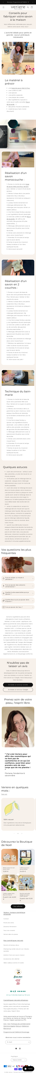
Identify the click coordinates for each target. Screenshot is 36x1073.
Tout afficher (18, 906)
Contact (6, 919)
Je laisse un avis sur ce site (18, 685)
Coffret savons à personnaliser (24, 868)
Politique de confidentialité (20, 1024)
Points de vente (8, 922)
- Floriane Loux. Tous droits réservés (22, 1072)
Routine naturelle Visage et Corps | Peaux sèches (25, 895)
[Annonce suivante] (33, 2)
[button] (3, 7)
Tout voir (4, 794)
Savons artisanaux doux (11, 945)
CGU (9, 1024)
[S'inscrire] (29, 1042)
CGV (5, 1024)
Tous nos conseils (9, 930)
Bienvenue (7, 1028)
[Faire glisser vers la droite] (22, 833)
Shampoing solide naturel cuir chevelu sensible (16, 950)
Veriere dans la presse (10, 934)
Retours (18, 1026)
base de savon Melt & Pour (21, 88)
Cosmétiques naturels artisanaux (15, 1000)
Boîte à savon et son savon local (9, 868)
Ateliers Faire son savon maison (14, 955)
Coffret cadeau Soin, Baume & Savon (9, 894)
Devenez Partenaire (9, 926)
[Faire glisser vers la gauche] (14, 833)
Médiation (25, 1026)
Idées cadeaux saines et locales (13, 963)
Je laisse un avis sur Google (18, 689)
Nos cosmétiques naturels (13, 940)
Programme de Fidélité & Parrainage (16, 1032)
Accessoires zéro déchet (11, 959)
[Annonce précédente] (3, 2)
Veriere (10, 1072)
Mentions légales (9, 1026)
